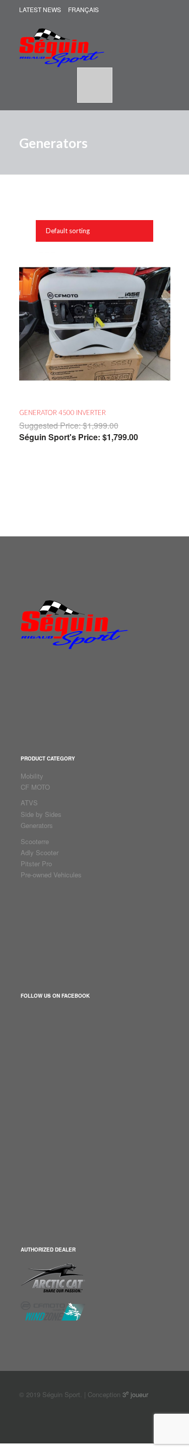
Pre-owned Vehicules (51, 874)
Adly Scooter (39, 852)
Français (83, 9)
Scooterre (35, 841)
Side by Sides (41, 814)
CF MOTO (35, 787)
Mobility (32, 776)
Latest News (40, 9)
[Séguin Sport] (61, 43)
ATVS (29, 802)
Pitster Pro (36, 863)
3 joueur (135, 1394)
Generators (37, 825)
